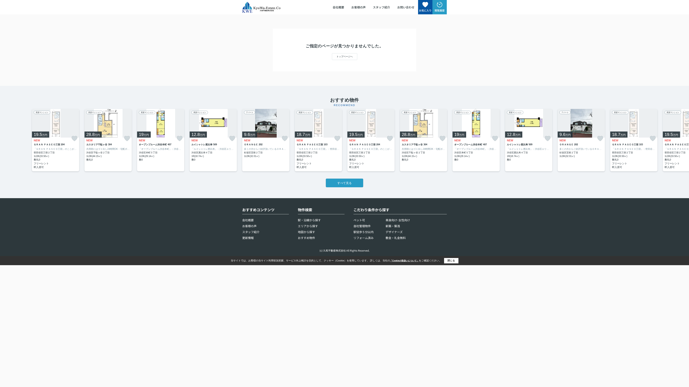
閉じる (451, 260)
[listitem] (266, 140)
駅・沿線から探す (309, 220)
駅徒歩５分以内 (363, 232)
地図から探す (306, 232)
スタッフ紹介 (381, 7)
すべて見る (344, 183)
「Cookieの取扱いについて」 (404, 260)
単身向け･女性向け (398, 220)
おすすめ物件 (306, 238)
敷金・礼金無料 (396, 238)
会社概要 (338, 7)
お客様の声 (358, 7)
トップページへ (344, 56)
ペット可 (359, 220)
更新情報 (248, 238)
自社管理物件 (362, 226)
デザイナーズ (394, 232)
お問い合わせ (405, 7)
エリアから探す (308, 226)
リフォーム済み (363, 238)
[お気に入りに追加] (74, 139)
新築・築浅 (393, 226)
